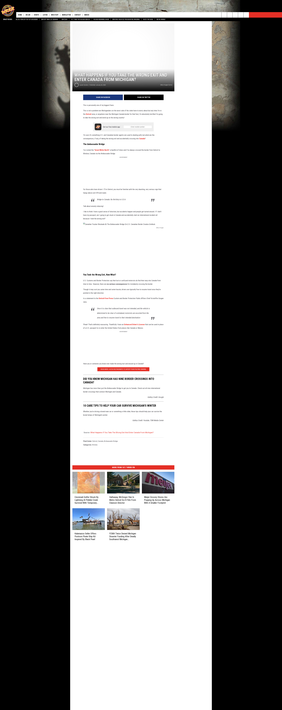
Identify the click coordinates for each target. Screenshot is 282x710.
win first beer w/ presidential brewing (126, 19)
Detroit (88, 114)
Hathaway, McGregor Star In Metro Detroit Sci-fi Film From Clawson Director (122, 500)
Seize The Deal (148, 19)
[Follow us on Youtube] (246, 15)
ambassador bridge (111, 441)
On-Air (28, 15)
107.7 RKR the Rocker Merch (80, 19)
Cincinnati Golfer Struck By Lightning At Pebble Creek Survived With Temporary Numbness (86, 500)
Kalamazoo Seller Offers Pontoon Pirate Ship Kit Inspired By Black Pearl (85, 536)
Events (36, 15)
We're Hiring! (161, 19)
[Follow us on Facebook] (235, 15)
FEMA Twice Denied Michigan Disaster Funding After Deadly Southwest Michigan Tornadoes (122, 536)
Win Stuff (54, 15)
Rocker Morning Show (101, 19)
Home (20, 15)
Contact (77, 15)
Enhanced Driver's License (134, 324)
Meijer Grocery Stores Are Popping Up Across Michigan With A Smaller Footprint (157, 500)
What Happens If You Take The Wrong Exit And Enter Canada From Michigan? (122, 432)
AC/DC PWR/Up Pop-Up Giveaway (27, 19)
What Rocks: (7, 19)
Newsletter (66, 15)
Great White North (102, 150)
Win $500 (64, 19)
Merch (86, 15)
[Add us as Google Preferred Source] (229, 15)
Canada (142, 138)
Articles (94, 445)
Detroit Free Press (106, 298)
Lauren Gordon (83, 85)
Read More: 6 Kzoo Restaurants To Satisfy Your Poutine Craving (123, 369)
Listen (45, 15)
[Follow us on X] (240, 15)
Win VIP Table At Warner (49, 19)
